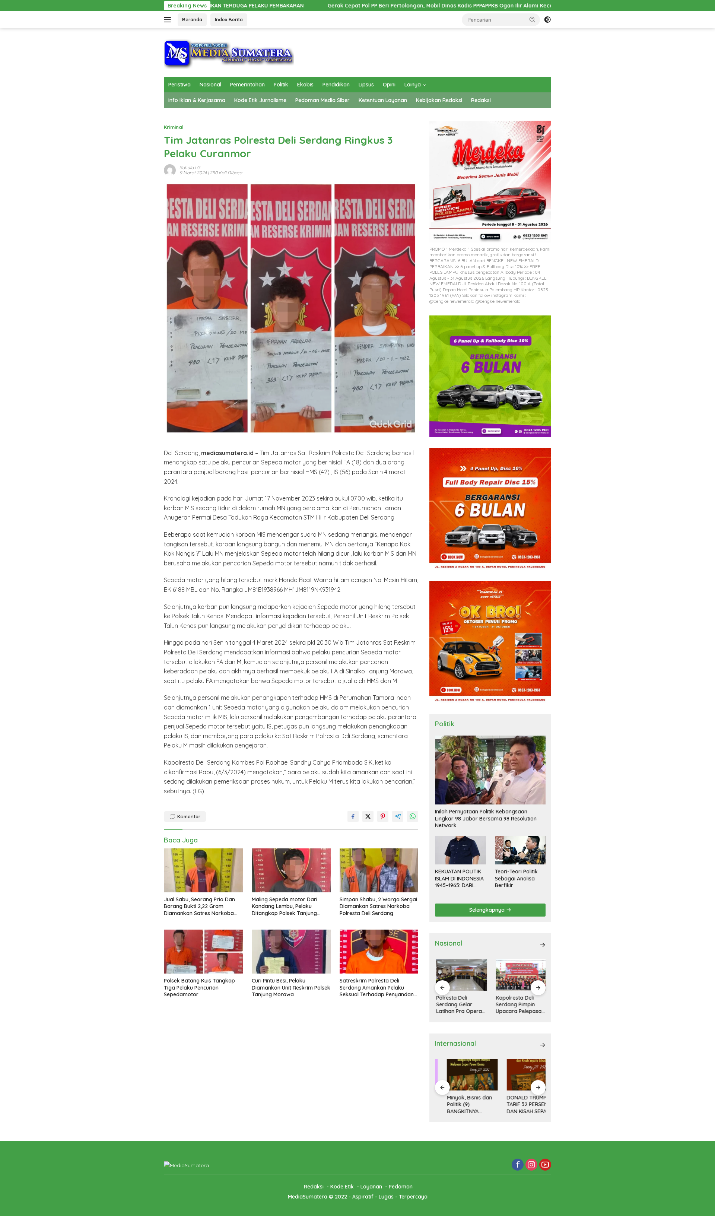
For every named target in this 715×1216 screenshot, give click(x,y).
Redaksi (481, 100)
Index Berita (229, 19)
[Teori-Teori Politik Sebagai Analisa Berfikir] (520, 850)
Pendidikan (336, 84)
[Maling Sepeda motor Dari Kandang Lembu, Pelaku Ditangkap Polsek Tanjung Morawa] (291, 870)
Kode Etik (342, 1186)
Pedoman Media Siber (322, 100)
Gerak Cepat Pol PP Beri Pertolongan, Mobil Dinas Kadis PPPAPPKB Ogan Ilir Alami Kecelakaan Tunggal (372, 5)
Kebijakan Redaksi (439, 100)
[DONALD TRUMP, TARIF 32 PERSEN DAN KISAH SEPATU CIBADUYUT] (520, 1074)
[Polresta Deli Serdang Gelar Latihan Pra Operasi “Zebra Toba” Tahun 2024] (460, 975)
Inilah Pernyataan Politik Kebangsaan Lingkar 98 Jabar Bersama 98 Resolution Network (486, 818)
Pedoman (401, 1186)
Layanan (371, 1186)
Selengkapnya (487, 910)
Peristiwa (179, 84)
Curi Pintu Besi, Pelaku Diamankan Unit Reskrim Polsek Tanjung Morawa (291, 987)
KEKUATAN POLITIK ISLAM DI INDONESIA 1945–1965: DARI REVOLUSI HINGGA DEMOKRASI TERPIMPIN (459, 878)
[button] (532, 19)
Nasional (210, 84)
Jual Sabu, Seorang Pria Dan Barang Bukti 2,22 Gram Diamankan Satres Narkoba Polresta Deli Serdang (199, 906)
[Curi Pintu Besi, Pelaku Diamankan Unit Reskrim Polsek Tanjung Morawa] (291, 952)
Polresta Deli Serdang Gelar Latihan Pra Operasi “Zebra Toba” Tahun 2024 (459, 1004)
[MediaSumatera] (229, 52)
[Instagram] (531, 1165)
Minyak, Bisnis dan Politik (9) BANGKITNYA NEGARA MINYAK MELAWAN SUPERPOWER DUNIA (460, 1104)
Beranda (192, 19)
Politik (281, 84)
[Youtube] (545, 1165)
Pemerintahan (247, 84)
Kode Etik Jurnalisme (260, 100)
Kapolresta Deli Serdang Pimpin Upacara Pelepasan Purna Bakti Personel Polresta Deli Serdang (519, 1004)
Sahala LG (189, 167)
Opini (389, 84)
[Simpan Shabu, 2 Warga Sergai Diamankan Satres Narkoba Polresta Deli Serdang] (379, 870)
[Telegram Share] (397, 816)
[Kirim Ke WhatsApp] (412, 816)
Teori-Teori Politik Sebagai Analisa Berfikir (516, 878)
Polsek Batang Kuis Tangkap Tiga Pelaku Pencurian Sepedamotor (199, 987)
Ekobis (305, 84)
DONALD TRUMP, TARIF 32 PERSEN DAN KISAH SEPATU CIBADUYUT (518, 1104)
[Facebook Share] (353, 816)
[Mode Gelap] (547, 19)
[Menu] (169, 19)
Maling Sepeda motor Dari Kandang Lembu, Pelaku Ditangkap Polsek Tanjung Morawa (284, 906)
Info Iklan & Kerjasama (196, 100)
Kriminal (174, 127)
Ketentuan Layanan (383, 100)
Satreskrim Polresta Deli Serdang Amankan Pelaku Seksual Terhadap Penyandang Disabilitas (378, 987)
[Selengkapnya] (543, 945)
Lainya (412, 84)
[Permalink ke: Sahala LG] (170, 169)
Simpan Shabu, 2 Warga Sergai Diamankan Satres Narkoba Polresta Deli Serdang (378, 906)
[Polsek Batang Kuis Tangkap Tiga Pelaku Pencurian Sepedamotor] (203, 952)
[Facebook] (518, 1165)
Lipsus (366, 84)
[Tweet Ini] (368, 816)
